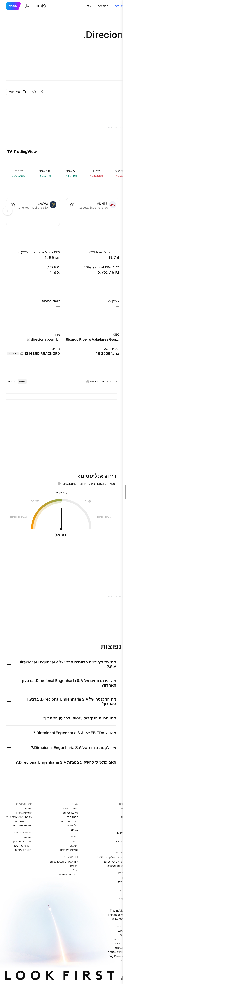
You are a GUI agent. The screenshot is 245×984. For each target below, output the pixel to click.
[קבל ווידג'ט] (34, 92)
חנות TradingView (120, 910)
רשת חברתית (70, 808)
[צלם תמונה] (42, 92)
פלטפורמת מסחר (22, 825)
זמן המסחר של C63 (120, 919)
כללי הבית (72, 825)
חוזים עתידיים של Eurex (117, 861)
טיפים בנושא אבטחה (119, 951)
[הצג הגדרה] (83, 252)
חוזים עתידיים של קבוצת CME (114, 857)
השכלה (74, 845)
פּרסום (28, 837)
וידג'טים (27, 808)
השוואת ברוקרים (122, 841)
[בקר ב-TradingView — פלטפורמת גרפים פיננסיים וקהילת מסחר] (21, 151)
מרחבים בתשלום (68, 874)
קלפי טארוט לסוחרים (119, 914)
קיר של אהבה (70, 812)
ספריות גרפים (24, 812)
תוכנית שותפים (23, 845)
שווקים (119, 6)
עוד (89, 6)
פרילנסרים (72, 870)
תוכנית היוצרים (69, 821)
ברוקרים (103, 6)
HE (38, 6)
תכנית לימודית (23, 849)
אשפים (74, 865)
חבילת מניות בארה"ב (119, 865)
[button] (112, 6)
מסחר (75, 841)
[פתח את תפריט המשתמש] (27, 6)
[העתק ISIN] (22, 354)
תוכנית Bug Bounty (120, 956)
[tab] (22, 381)
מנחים (74, 829)
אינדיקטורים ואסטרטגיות (64, 861)
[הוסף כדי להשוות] (72, 205)
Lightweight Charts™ (19, 816)
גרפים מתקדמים (22, 821)
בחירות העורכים (69, 849)
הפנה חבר (72, 816)
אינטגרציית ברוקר (22, 841)
